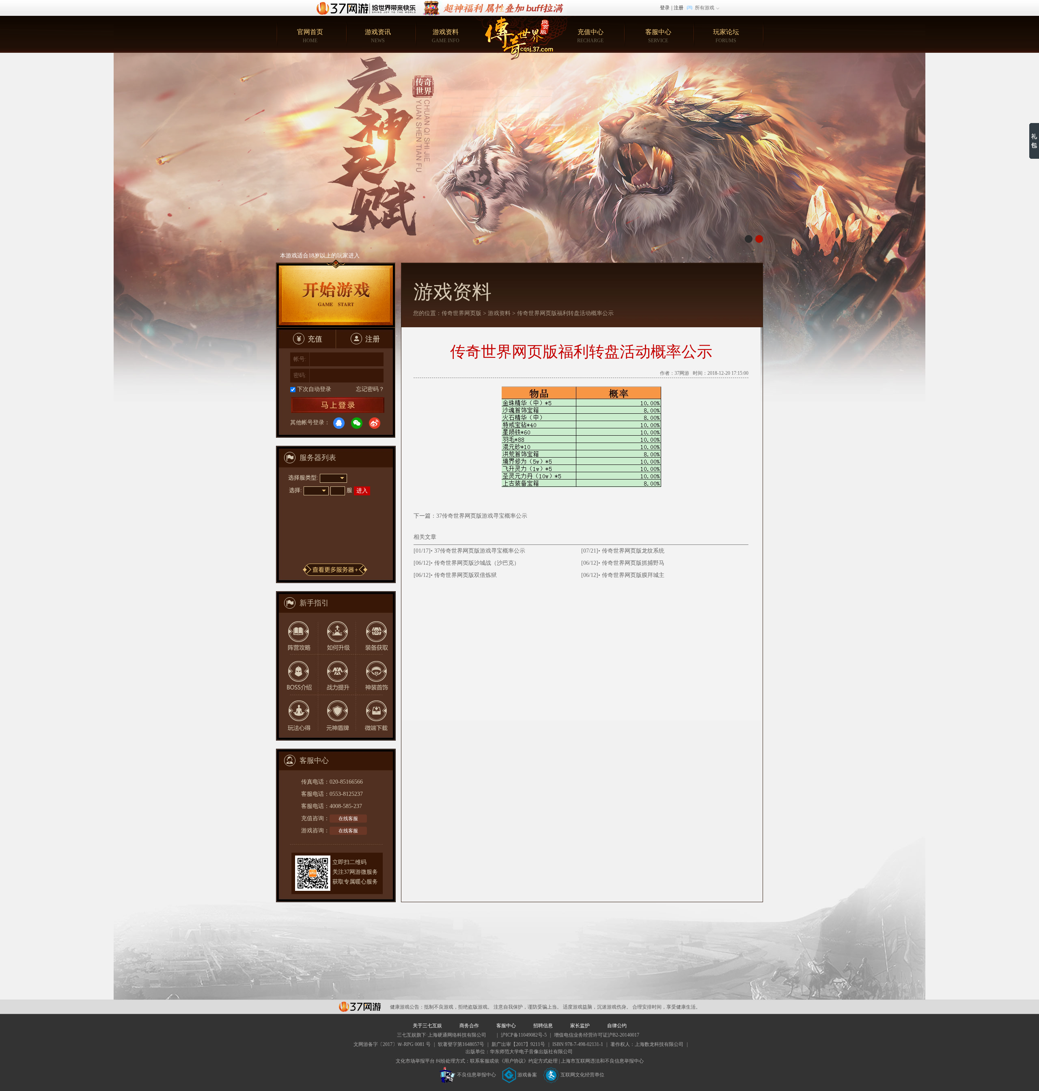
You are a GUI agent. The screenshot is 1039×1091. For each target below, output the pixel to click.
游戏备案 (527, 1075)
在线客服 (348, 818)
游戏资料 (445, 35)
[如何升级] (335, 633)
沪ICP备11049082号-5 (524, 1035)
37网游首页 (368, 7)
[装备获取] (373, 633)
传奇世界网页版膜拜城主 (633, 575)
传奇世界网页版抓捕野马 (633, 563)
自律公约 (617, 1025)
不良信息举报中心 (476, 1075)
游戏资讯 (378, 35)
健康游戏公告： (407, 1007)
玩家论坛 (726, 35)
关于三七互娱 (427, 1025)
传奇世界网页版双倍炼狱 (465, 575)
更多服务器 (335, 570)
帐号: (299, 359)
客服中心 (658, 35)
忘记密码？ (370, 389)
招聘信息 (543, 1025)
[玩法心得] (297, 715)
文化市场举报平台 (415, 1061)
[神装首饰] (373, 674)
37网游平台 (360, 1006)
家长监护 (580, 1025)
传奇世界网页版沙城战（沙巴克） (477, 563)
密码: (299, 375)
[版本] (519, 218)
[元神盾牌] (335, 715)
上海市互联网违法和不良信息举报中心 (602, 1061)
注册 (678, 8)
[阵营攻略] (297, 633)
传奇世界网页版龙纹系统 (633, 551)
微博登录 (374, 423)
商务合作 (469, 1025)
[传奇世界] (519, 38)
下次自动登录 (314, 389)
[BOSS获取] (297, 674)
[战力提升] (335, 674)
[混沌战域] (493, 3)
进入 (362, 491)
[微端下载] (373, 715)
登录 (665, 8)
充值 (315, 339)
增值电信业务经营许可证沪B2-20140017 (596, 1035)
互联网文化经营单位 (582, 1075)
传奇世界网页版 (461, 313)
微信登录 (356, 423)
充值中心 (590, 35)
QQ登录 (339, 423)
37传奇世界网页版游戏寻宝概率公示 (481, 516)
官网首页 (310, 35)
